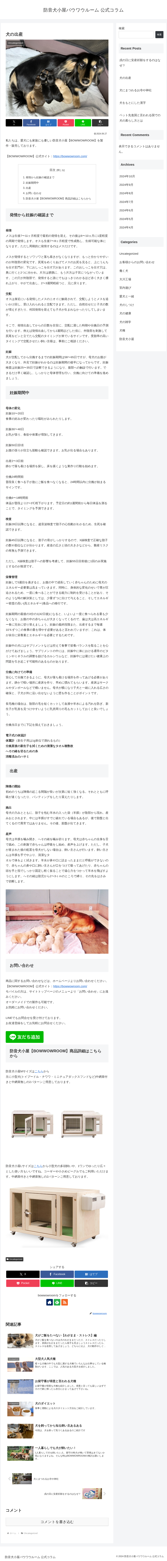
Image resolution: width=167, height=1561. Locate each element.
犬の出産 (125, 78)
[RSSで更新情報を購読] (64, 1302)
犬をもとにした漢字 (132, 102)
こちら (39, 1071)
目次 (52, 170)
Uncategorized (15, 1259)
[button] (100, 122)
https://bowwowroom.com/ (70, 156)
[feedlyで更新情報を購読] (57, 1302)
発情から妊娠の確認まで (40, 177)
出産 (28, 187)
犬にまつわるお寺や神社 (135, 90)
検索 (122, 28)
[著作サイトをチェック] (49, 1302)
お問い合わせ (33, 193)
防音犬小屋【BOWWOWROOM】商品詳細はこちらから (58, 198)
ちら (40, 1166)
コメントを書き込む (57, 1522)
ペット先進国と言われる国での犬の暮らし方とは (139, 118)
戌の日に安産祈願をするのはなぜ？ (139, 62)
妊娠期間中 (32, 182)
